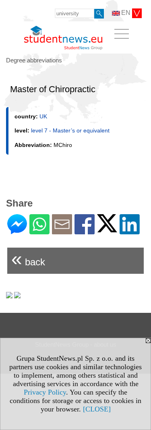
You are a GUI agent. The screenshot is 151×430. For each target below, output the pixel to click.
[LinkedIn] (130, 230)
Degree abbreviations (34, 60)
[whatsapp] (39, 230)
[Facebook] (84, 230)
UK (43, 116)
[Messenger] (17, 230)
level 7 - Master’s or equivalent (70, 130)
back (28, 258)
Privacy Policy (45, 392)
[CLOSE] (97, 409)
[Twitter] (107, 228)
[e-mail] (62, 230)
